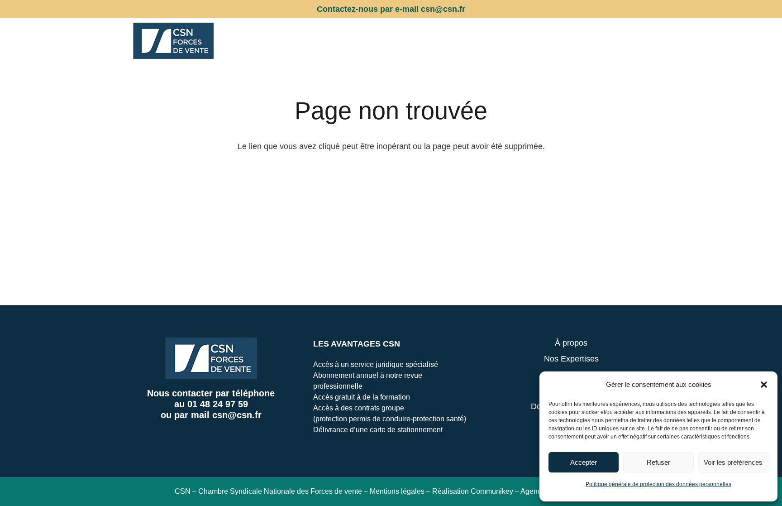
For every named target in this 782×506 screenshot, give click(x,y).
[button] (763, 384)
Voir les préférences (733, 462)
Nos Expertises (571, 358)
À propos (571, 342)
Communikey (492, 491)
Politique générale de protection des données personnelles (658, 484)
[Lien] (173, 41)
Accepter (583, 462)
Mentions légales (397, 491)
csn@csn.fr (237, 415)
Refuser (658, 462)
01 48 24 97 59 (217, 404)
